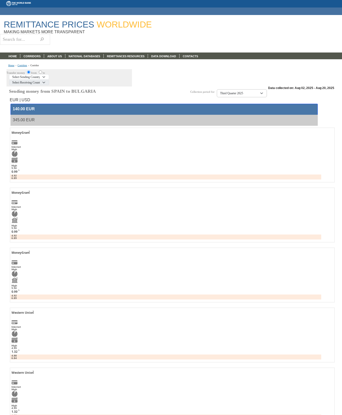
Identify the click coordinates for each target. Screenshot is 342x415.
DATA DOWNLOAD (163, 56)
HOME (13, 56)
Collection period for (203, 91)
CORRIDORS (32, 56)
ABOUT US (54, 56)
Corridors (22, 65)
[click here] (25, 137)
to (44, 72)
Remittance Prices (78, 24)
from (34, 72)
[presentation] (24, 109)
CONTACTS (190, 56)
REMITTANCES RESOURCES (125, 56)
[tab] (164, 109)
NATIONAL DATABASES (84, 56)
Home (11, 65)
